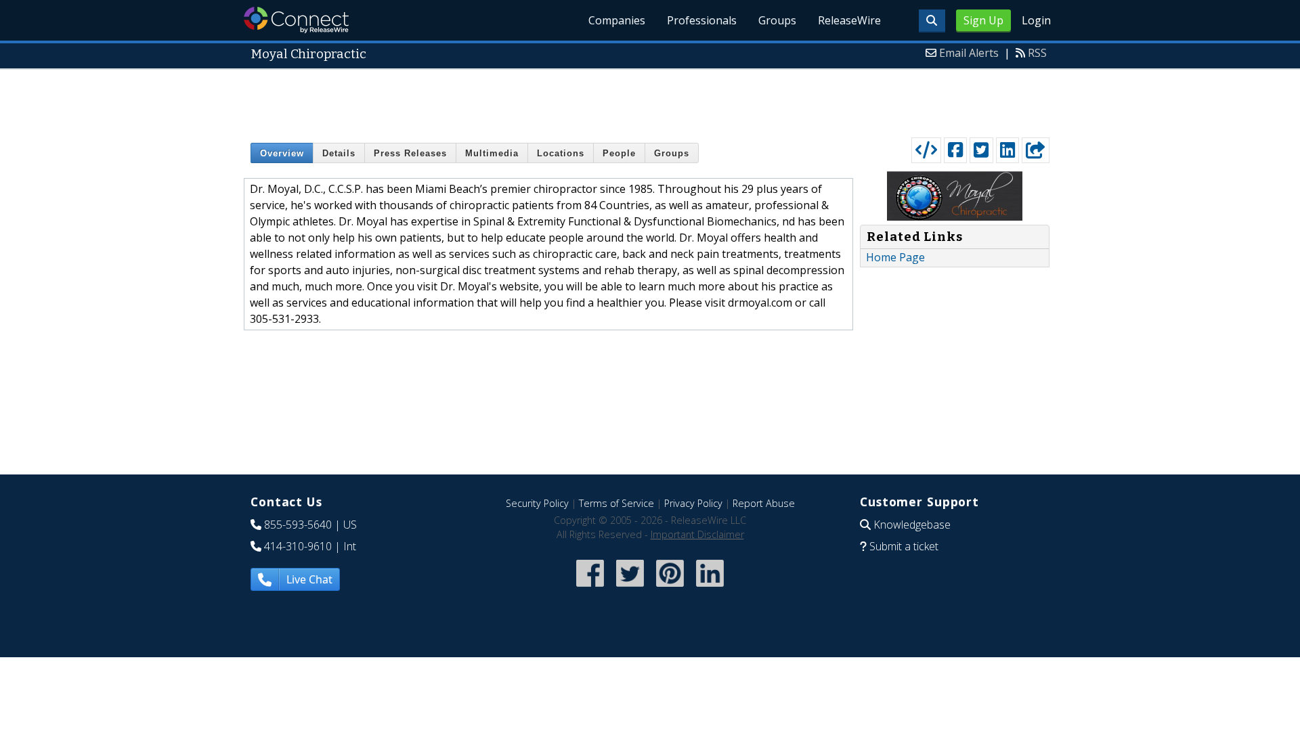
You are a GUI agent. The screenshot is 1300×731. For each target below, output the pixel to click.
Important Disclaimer (697, 534)
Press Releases (410, 153)
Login (1036, 20)
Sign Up (983, 20)
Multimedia (492, 153)
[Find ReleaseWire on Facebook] (590, 587)
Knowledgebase (912, 524)
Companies (616, 20)
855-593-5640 (298, 524)
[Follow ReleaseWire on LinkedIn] (710, 587)
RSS (1037, 52)
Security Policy (537, 503)
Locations (560, 153)
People (619, 153)
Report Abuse (764, 503)
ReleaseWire (849, 20)
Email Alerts (969, 52)
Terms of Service (616, 503)
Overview (282, 153)
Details (338, 153)
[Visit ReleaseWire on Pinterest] (670, 587)
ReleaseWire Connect (296, 20)
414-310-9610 (298, 546)
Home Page (895, 257)
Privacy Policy (693, 503)
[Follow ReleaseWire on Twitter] (630, 587)
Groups (777, 20)
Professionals (702, 20)
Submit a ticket (903, 546)
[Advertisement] (650, 100)
